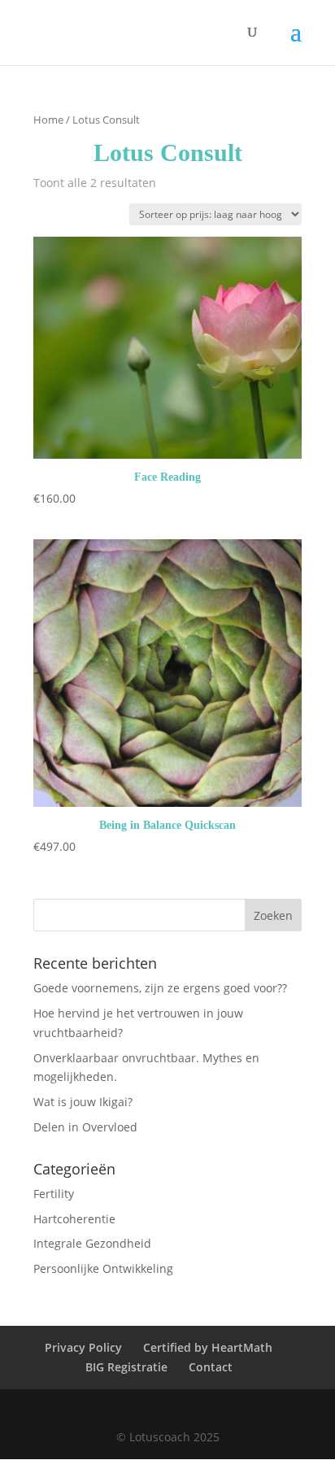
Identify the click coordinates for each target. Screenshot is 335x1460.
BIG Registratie (126, 1367)
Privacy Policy (83, 1347)
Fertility (53, 1193)
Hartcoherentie (74, 1219)
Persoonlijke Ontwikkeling (103, 1268)
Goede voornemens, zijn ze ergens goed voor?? (160, 988)
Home (48, 119)
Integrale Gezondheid (92, 1243)
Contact (211, 1367)
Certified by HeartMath (207, 1347)
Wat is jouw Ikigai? (83, 1101)
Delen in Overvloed (85, 1127)
